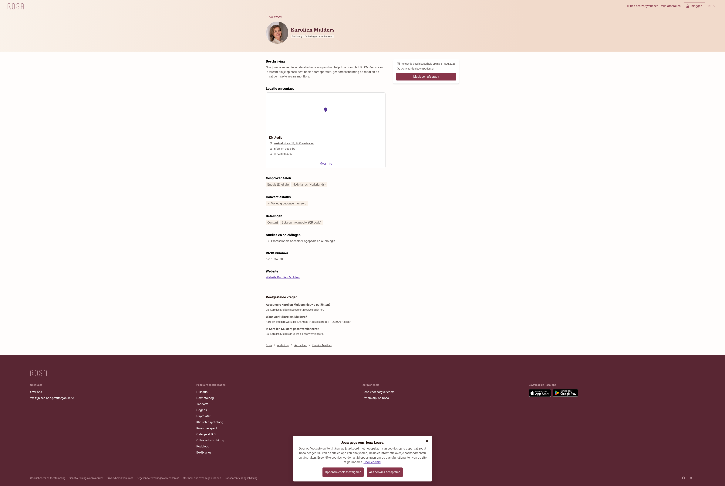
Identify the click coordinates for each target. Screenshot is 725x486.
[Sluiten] (427, 441)
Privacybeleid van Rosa (119, 478)
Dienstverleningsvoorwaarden (86, 478)
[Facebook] (683, 478)
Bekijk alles (203, 452)
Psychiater (203, 416)
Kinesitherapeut (206, 428)
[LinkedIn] (691, 478)
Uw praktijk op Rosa (375, 398)
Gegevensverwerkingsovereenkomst (158, 478)
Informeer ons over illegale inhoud (201, 478)
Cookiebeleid (372, 462)
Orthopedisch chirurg (210, 440)
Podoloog (202, 446)
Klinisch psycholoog (209, 422)
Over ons (36, 392)
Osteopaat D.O (206, 434)
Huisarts (201, 392)
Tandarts (202, 404)
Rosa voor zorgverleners (378, 392)
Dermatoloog (205, 398)
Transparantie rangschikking (241, 478)
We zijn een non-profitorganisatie (52, 398)
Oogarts (201, 410)
